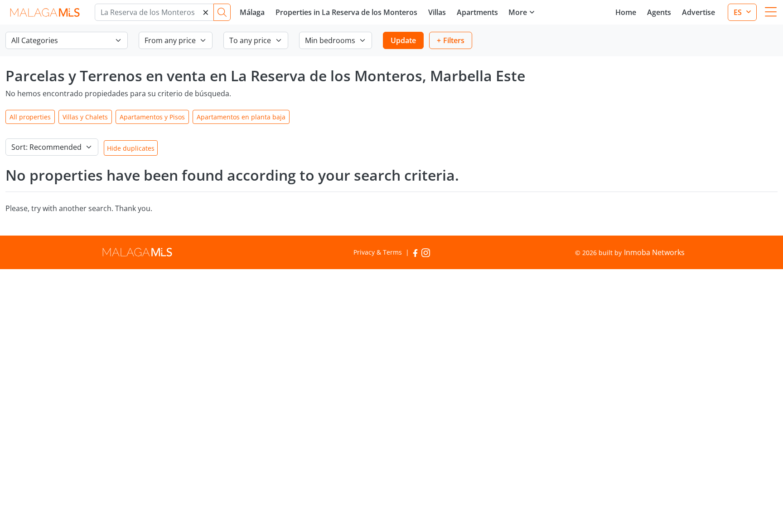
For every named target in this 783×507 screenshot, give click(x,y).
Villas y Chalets (85, 117)
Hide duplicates (131, 148)
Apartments (477, 12)
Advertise (698, 12)
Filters (453, 40)
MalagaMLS (44, 12)
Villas (437, 12)
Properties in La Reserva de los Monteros (346, 12)
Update (403, 40)
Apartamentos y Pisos (152, 117)
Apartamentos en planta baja (241, 117)
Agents (659, 12)
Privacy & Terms (377, 252)
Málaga (252, 12)
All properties (30, 117)
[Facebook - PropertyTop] (415, 252)
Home (625, 12)
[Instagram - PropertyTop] (425, 252)
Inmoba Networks (654, 252)
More (517, 12)
